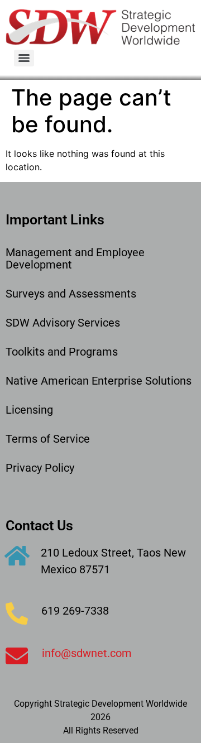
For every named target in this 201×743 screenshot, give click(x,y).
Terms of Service (48, 438)
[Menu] (24, 58)
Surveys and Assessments (71, 293)
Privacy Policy (40, 467)
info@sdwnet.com (87, 653)
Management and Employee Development (75, 258)
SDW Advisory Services (63, 322)
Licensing (29, 409)
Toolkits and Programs (62, 351)
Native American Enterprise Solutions (99, 380)
